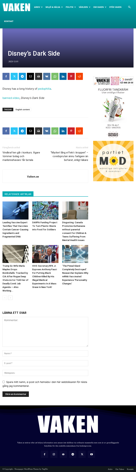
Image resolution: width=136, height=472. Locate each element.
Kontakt (8, 21)
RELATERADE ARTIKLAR (18, 194)
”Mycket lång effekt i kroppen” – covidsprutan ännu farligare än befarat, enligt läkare (69, 156)
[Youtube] (91, 454)
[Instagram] (53, 454)
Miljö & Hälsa (53, 7)
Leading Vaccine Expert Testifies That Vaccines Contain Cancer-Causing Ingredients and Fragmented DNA (15, 229)
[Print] (38, 76)
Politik (69, 7)
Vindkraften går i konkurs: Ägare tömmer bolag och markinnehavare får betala (21, 156)
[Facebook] (6, 76)
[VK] (46, 76)
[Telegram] (22, 76)
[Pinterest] (71, 76)
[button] (129, 7)
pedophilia (44, 88)
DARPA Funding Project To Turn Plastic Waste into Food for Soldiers (44, 226)
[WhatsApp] (54, 76)
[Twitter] (14, 76)
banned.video (10, 98)
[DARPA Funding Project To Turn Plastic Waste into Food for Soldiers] (45, 210)
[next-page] (10, 298)
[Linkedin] (63, 76)
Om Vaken (98, 7)
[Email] (30, 76)
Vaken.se (33, 176)
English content (23, 109)
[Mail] (63, 454)
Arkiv (37, 7)
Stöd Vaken (115, 7)
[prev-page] (4, 298)
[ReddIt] (79, 76)
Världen (83, 7)
